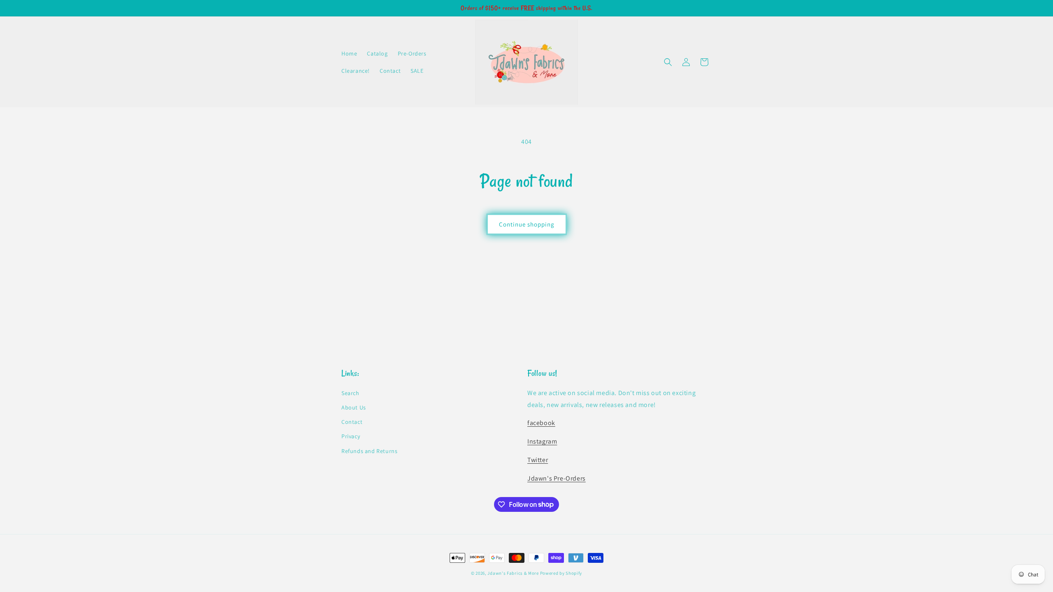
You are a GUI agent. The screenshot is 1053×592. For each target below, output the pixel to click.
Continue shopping (526, 224)
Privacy (350, 436)
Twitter (537, 460)
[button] (668, 62)
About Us (353, 407)
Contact (351, 422)
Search (350, 393)
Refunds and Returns (369, 451)
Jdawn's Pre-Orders (556, 478)
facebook (541, 423)
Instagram (542, 441)
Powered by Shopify (561, 573)
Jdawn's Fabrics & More (512, 573)
